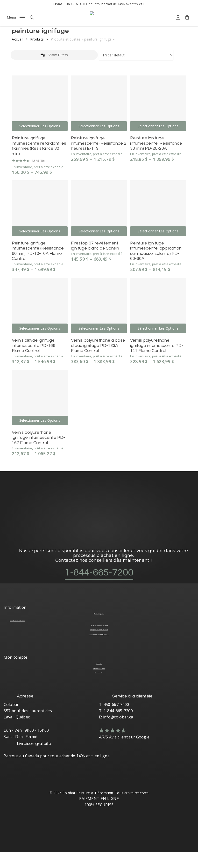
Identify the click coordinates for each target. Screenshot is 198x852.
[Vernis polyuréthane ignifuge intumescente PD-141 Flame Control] (158, 305)
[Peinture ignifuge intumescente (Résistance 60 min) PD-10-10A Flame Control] (39, 208)
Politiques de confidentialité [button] (99, 630)
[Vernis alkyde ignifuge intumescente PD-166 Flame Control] (39, 305)
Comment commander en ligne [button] (99, 634)
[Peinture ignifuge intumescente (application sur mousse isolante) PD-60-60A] (158, 208)
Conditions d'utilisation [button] (17, 621)
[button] (16, 17)
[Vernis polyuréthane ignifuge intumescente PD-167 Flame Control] (39, 397)
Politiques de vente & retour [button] (99, 625)
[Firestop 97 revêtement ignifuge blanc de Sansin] (99, 208)
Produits (37, 39)
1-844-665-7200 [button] (99, 572)
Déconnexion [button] (99, 673)
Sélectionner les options (39, 126)
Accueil (17, 39)
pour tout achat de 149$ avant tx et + (99, 4)
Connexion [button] (99, 664)
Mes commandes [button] (99, 668)
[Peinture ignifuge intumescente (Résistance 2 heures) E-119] (99, 103)
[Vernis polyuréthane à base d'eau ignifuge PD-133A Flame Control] (99, 305)
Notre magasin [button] (99, 614)
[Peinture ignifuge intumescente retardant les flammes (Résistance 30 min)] (39, 103)
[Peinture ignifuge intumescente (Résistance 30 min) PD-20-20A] (158, 103)
